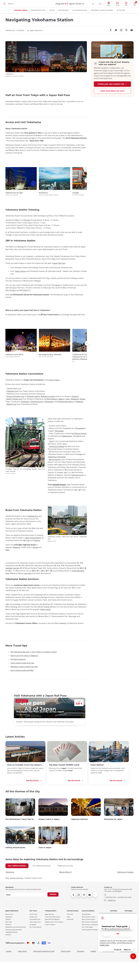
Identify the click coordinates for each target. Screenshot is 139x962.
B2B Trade (8, 922)
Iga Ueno (28, 573)
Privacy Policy (66, 951)
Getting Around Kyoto (15, 847)
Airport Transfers (50, 924)
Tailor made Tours (35, 922)
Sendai (35, 547)
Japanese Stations (79, 819)
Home (7, 878)
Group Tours (33, 917)
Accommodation (79, 10)
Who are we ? (9, 914)
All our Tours (33, 914)
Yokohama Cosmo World (14, 355)
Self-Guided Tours (35, 919)
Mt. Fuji (26, 540)
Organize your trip (65, 866)
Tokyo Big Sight (78, 571)
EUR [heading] (100, 4)
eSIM (68, 917)
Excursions (63, 10)
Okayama (16, 547)
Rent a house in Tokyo (88, 917)
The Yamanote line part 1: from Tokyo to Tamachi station (33, 652)
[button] (5, 180)
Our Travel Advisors (35, 927)
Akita (7, 550)
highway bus (33, 516)
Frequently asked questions (13, 929)
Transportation (38, 10)
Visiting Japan (20, 10)
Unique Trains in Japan (49, 819)
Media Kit (8, 924)
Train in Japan (44, 847)
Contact (9, 951)
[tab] (16, 865)
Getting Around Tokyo (16, 878)
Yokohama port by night (14, 194)
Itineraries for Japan (113, 819)
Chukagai (78, 194)
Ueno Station (97, 765)
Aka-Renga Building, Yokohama (50, 355)
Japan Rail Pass (49, 914)
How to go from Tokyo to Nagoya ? (24, 655)
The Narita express (18, 659)
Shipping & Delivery (11, 932)
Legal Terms (22, 951)
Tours (52, 10)
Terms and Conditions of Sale (44, 951)
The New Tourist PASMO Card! (64, 765)
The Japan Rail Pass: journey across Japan (40, 712)
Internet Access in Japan (102, 10)
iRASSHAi (8, 935)
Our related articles (17, 866)
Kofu (7, 573)
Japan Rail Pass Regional (52, 919)
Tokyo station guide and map (22, 663)
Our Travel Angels (87, 927)
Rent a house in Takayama (90, 924)
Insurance (80, 951)
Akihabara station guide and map (23, 666)
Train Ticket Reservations (52, 917)
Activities (121, 10)
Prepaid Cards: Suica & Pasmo (54, 922)
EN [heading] (93, 4)
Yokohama (9, 872)
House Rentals (86, 914)
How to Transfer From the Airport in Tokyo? (25, 765)
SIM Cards (70, 914)
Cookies (93, 951)
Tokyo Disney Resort (32, 538)
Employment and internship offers (15, 927)
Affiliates (8, 919)
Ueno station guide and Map (22, 670)
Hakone (37, 540)
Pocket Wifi (70, 919)
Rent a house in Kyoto (88, 919)
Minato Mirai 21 (65, 872)
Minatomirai (48, 194)
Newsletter (8, 917)
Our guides (33, 924)
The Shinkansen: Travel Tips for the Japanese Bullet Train (20, 819)
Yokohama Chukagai (125, 872)
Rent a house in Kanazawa (90, 922)
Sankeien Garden (12, 568)
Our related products (41, 866)
